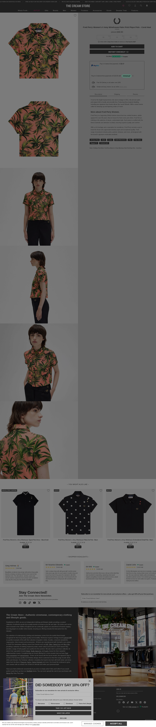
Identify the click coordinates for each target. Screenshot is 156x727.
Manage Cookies (92, 724)
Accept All (116, 724)
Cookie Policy (36, 724)
